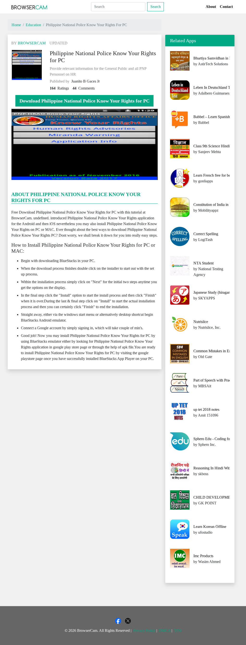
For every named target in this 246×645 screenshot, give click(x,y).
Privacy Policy (144, 630)
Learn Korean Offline (209, 527)
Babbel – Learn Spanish (211, 117)
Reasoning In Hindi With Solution (219, 468)
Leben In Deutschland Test (213, 87)
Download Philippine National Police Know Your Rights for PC (84, 100)
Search (155, 7)
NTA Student (203, 263)
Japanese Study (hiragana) (213, 292)
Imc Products (203, 556)
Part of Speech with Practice (214, 380)
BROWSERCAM (32, 43)
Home (16, 25)
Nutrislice (200, 322)
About (211, 7)
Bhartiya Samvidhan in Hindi (215, 58)
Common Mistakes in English (215, 351)
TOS (178, 630)
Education (33, 25)
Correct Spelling (205, 234)
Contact (226, 7)
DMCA (165, 630)
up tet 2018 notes (206, 409)
